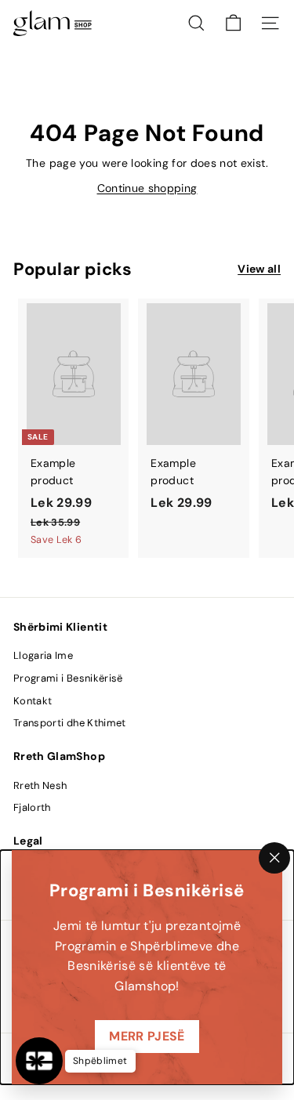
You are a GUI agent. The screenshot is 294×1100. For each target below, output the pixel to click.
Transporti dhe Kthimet (69, 722)
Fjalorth (32, 807)
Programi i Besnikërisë (68, 678)
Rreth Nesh (40, 785)
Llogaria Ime (43, 655)
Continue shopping (147, 188)
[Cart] (233, 23)
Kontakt (32, 700)
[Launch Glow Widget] (39, 1060)
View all (259, 269)
